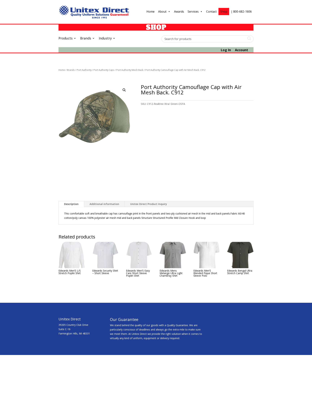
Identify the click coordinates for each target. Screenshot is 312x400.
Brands (85, 38)
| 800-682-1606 (241, 12)
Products (65, 38)
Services (193, 12)
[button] (124, 90)
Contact (211, 12)
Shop (223, 12)
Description (71, 204)
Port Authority (84, 69)
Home (150, 12)
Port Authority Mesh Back (129, 69)
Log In (226, 50)
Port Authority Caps (104, 69)
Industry (105, 38)
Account (241, 50)
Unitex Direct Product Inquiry (148, 204)
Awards (179, 12)
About (162, 12)
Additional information (104, 204)
